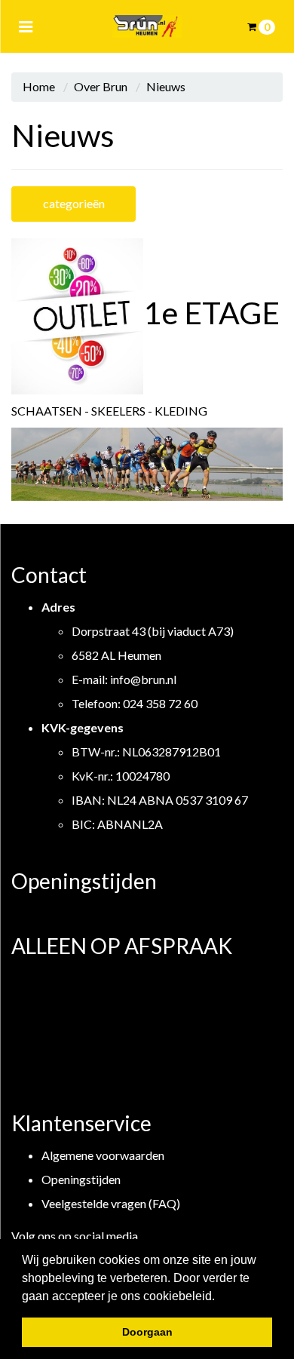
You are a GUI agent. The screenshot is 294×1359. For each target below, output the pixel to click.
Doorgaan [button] (147, 1332)
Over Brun (100, 86)
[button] (220, 1297)
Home (39, 86)
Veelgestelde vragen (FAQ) (110, 1203)
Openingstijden (81, 1179)
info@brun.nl (143, 679)
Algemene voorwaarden (102, 1155)
